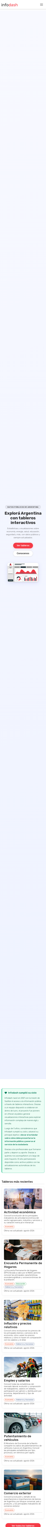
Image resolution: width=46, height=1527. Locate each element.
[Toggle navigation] (41, 4)
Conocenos (23, 553)
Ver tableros (23, 545)
